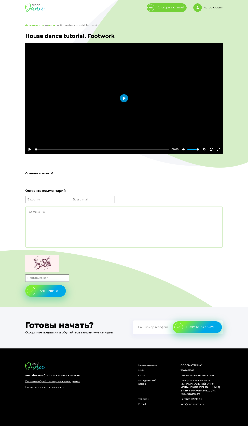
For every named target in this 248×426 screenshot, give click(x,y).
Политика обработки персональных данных (52, 381)
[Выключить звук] (184, 149)
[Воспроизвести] (29, 149)
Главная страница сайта (35, 366)
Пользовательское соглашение (45, 387)
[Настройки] (204, 149)
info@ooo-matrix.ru (192, 404)
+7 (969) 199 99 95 (191, 399)
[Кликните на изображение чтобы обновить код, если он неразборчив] (124, 264)
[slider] (102, 149)
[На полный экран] (218, 149)
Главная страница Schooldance (35, 7)
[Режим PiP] (211, 149)
